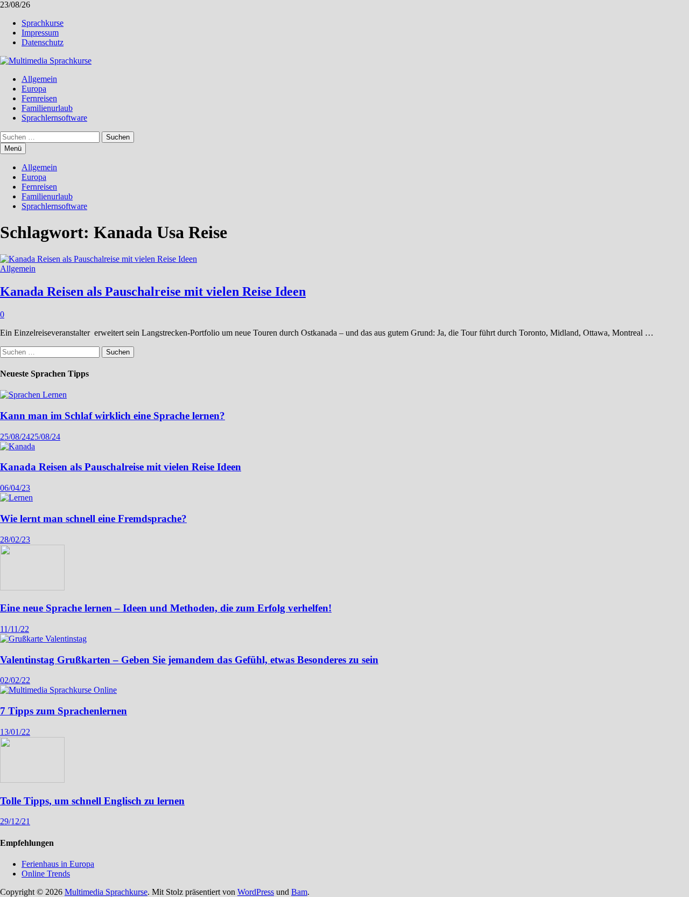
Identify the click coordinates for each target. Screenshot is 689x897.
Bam (299, 891)
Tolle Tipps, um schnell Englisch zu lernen (92, 800)
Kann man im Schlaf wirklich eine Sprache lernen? (112, 415)
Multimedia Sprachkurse (106, 891)
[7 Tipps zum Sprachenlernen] (58, 689)
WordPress (255, 891)
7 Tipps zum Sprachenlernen (63, 711)
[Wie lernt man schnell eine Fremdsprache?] (16, 497)
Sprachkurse (43, 22)
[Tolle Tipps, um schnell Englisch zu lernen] (32, 779)
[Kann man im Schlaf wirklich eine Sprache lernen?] (33, 394)
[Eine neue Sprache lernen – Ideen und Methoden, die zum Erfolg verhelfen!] (32, 587)
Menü (13, 148)
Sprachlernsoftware (54, 117)
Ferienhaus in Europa (58, 863)
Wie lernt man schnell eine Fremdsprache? (93, 518)
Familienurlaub (47, 108)
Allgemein (39, 79)
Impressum (40, 32)
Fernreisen (39, 98)
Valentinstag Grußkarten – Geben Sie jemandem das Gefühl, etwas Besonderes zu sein (189, 659)
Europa (34, 88)
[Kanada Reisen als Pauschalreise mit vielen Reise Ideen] (17, 446)
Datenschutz (43, 42)
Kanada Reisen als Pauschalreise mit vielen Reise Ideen (153, 291)
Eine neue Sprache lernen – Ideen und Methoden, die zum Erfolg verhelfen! (166, 608)
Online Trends (46, 873)
